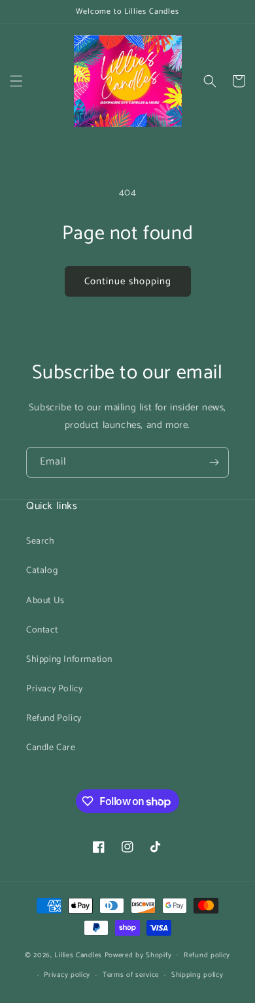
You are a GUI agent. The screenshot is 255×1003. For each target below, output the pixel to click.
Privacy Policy (54, 689)
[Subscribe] (213, 462)
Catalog (42, 570)
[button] (16, 81)
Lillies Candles (79, 955)
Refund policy (207, 955)
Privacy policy (67, 975)
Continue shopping (127, 281)
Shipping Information (69, 659)
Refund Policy (54, 718)
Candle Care (51, 747)
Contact (42, 630)
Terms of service (131, 975)
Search (40, 541)
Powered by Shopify (138, 955)
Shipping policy (197, 975)
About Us (45, 600)
